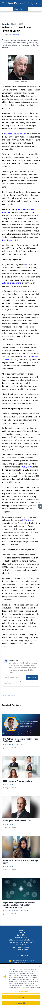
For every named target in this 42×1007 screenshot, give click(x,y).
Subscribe (30, 677)
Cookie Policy (35, 987)
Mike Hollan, (9, 744)
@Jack (27, 264)
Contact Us (21, 935)
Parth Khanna (19, 744)
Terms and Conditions (21, 947)
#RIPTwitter (26, 520)
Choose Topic (18, 9)
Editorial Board (21, 937)
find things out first (10, 240)
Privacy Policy (21, 945)
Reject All (21, 997)
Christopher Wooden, (12, 910)
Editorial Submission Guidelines (21, 940)
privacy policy (7, 683)
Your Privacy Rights (21, 950)
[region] (21, 985)
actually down (26, 467)
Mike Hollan (9, 784)
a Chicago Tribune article (14, 133)
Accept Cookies (21, 1003)
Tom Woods (24, 910)
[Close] (39, 966)
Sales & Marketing (8, 695)
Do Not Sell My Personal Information (21, 942)
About (21, 930)
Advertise (21, 932)
